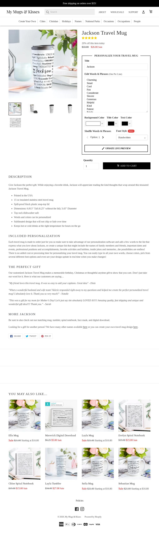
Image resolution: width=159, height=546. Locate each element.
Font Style (124, 131)
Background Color (94, 117)
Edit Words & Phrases (103, 74)
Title (86, 60)
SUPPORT (133, 12)
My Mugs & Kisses (73, 517)
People (137, 21)
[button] (89, 38)
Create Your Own (27, 21)
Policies (79, 500)
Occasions (109, 21)
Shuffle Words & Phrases (97, 131)
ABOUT (102, 12)
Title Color (112, 117)
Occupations (124, 21)
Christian (53, 21)
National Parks (92, 21)
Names (78, 21)
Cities (42, 21)
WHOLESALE (117, 12)
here (85, 327)
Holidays (66, 21)
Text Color (126, 117)
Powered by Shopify (93, 517)
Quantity (88, 160)
